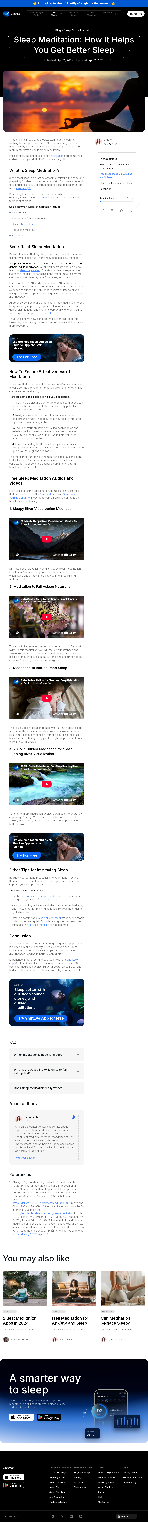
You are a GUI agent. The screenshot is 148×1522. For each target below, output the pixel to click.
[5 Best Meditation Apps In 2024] (25, 1288)
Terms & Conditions (132, 1477)
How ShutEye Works (36, 13)
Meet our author (25, 1157)
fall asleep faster (50, 197)
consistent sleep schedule (42, 896)
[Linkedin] (71, 1516)
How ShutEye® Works (109, 1472)
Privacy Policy (130, 1472)
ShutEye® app (48, 494)
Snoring (77, 1477)
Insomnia (78, 1482)
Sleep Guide (54, 13)
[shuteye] (12, 14)
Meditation (86, 30)
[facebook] (121, 210)
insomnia (21, 188)
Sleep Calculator (57, 1482)
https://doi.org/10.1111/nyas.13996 (31, 1234)
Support (102, 1492)
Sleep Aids (70, 30)
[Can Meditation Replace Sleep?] (123, 1288)
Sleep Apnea (80, 1487)
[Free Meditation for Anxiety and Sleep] (74, 1288)
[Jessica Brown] (6, 1339)
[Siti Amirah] (55, 1339)
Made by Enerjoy (106, 1482)
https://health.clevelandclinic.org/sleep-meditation (42, 1213)
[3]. (52, 313)
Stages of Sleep (82, 1472)
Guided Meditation (23, 224)
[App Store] (21, 1417)
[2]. (28, 296)
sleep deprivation (30, 270)
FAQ (100, 1497)
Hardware (107, 12)
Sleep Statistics (57, 1492)
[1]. (29, 188)
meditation (57, 155)
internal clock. (49, 899)
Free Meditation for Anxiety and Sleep (70, 1321)
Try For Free (26, 357)
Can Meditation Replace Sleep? (115, 1321)
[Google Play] (49, 1417)
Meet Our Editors (106, 1477)
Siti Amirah (111, 143)
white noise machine (36, 924)
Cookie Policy (129, 1482)
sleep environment (49, 917)
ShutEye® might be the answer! (89, 3)
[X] (62, 1516)
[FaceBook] (53, 1516)
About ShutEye (105, 1487)
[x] (130, 210)
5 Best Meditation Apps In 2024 (20, 1321)
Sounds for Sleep (73, 13)
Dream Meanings (91, 13)
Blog (58, 30)
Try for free (136, 13)
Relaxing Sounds (57, 1477)
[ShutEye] (13, 1468)
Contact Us (104, 1502)
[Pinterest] (80, 1516)
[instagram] (112, 210)
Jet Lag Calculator (58, 1502)
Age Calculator (56, 1497)
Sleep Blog (54, 1487)
